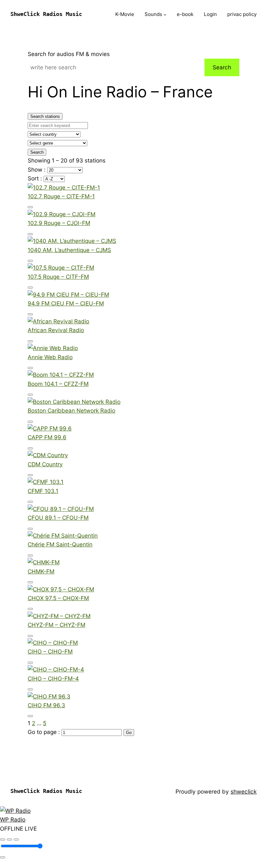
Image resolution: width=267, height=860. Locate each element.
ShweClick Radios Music (46, 14)
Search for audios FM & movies (69, 53)
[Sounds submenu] (164, 14)
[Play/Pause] (9, 839)
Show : (37, 169)
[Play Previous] (2, 839)
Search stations (45, 116)
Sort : (36, 178)
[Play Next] (16, 839)
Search (222, 67)
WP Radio (12, 819)
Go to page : (45, 731)
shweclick (244, 791)
